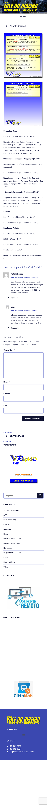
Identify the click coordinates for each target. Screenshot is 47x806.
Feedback (7, 529)
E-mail (6, 394)
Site (5, 406)
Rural (5, 557)
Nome (6, 382)
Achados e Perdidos (11, 510)
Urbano (6, 567)
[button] (23, 735)
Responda (14, 298)
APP (5, 515)
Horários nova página (11, 543)
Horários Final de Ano (12, 539)
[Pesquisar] (40, 495)
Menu (25, 17)
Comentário (9, 350)
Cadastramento (9, 520)
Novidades (7, 548)
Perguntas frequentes (12, 553)
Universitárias (9, 562)
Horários (6, 534)
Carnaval (6, 525)
